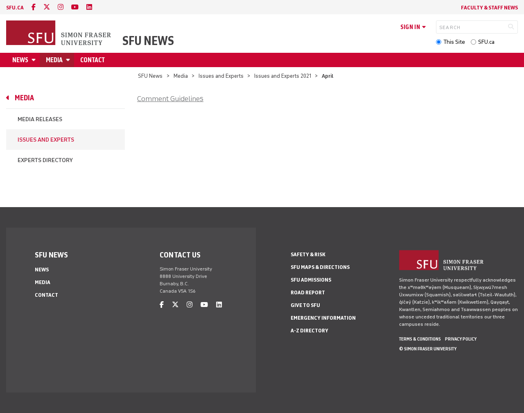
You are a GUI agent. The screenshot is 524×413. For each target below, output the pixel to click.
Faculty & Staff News (489, 7)
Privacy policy (461, 339)
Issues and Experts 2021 (282, 76)
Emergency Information (323, 317)
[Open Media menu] (69, 60)
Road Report (308, 292)
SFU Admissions (311, 279)
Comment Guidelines (170, 98)
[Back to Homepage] (59, 33)
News (20, 60)
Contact (92, 60)
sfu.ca (15, 7)
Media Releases (40, 119)
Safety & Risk (308, 254)
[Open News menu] (35, 60)
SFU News (148, 41)
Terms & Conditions (420, 339)
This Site (454, 41)
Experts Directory (45, 160)
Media (54, 60)
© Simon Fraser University (427, 349)
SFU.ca (486, 41)
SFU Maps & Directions (320, 267)
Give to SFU (305, 305)
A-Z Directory (309, 330)
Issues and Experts (221, 76)
